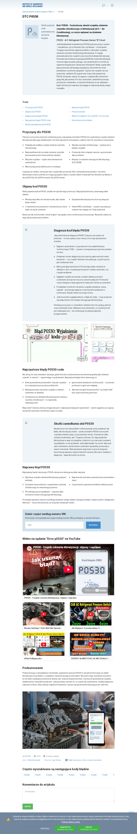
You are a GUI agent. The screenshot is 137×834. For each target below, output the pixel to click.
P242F (105, 775)
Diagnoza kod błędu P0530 (36, 116)
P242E (94, 775)
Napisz (28, 806)
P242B (60, 775)
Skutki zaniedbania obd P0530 (38, 124)
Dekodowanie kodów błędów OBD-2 (38, 12)
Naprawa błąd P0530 (81, 107)
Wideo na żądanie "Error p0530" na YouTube (90, 116)
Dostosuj (45, 828)
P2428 (26, 775)
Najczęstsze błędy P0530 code (38, 120)
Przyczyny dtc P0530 (34, 107)
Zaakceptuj (65, 828)
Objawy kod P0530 (33, 112)
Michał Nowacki (34, 760)
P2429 (38, 775)
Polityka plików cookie (71, 822)
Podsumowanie (78, 112)
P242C (71, 775)
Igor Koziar (56, 760)
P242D (83, 775)
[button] (55, 343)
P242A (49, 775)
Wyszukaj (93, 525)
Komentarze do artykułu (82, 120)
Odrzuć (88, 828)
